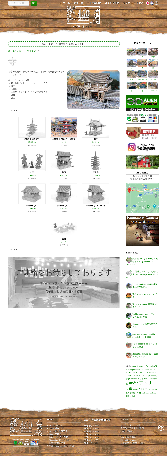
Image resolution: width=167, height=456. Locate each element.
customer (153, 393)
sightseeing (152, 375)
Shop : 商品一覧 (56, 428)
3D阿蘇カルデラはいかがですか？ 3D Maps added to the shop (142, 274)
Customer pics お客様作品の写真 (144, 325)
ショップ (21, 51)
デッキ (147, 389)
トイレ (152, 369)
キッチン (135, 372)
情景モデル (32, 51)
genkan (152, 366)
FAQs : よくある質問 (58, 437)
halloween (145, 393)
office (136, 375)
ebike (153, 389)
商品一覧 (78, 3)
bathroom (152, 372)
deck (142, 389)
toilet (147, 369)
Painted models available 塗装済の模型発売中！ (144, 285)
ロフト (145, 372)
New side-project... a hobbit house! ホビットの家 (143, 335)
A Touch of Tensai (137, 443)
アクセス (138, 3)
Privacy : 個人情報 (57, 443)
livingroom (132, 369)
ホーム (66, 3)
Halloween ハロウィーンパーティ (145, 295)
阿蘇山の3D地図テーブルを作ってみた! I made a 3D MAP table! (142, 262)
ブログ (126, 3)
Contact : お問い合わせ (59, 440)
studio (133, 383)
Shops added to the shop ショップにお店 (144, 345)
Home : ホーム (55, 425)
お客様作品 (130, 396)
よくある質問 (112, 3)
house (134, 366)
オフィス (142, 375)
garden (135, 389)
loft (141, 372)
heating (152, 379)
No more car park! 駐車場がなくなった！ (145, 305)
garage (133, 393)
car (127, 389)
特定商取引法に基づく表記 (61, 446)
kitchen (128, 372)
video (141, 366)
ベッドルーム (143, 379)
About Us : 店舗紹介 (58, 431)
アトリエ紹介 (94, 3)
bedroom (134, 379)
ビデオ (146, 366)
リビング (140, 369)
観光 (128, 378)
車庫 (139, 393)
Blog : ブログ (55, 434)
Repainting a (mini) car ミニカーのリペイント (145, 355)
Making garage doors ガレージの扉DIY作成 (144, 315)
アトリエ (147, 383)
